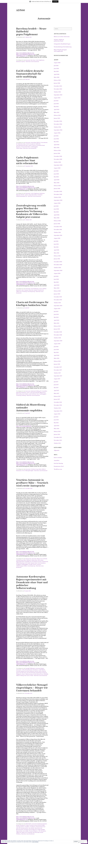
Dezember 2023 (58, 156)
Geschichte (44, 558)
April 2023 (56, 179)
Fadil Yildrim (42, 669)
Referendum (19, 394)
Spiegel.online (34, 563)
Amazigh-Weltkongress (30, 668)
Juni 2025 (56, 103)
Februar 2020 (57, 291)
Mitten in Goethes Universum (61, 36)
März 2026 (56, 77)
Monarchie (31, 290)
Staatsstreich (41, 290)
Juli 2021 (56, 241)
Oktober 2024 (57, 127)
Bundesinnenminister (42, 823)
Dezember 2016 (58, 402)
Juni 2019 (56, 314)
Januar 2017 (57, 399)
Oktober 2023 (57, 162)
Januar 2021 (57, 258)
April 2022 (56, 214)
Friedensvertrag (34, 469)
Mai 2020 (56, 282)
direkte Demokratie (20, 825)
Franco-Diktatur (42, 288)
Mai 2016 (56, 422)
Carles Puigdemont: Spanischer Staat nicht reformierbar (27, 160)
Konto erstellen (58, 457)
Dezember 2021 (58, 226)
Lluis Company (24, 290)
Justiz (26, 145)
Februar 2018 (57, 361)
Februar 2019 (57, 326)
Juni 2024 (56, 138)
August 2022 (57, 203)
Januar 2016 (57, 434)
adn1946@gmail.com (21, 55)
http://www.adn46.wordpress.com (25, 53)
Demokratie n (36, 669)
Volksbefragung (19, 565)
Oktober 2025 (57, 92)
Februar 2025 (57, 115)
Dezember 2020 (58, 261)
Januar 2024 (57, 153)
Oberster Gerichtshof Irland (38, 145)
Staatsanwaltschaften (25, 146)
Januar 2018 (57, 364)
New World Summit (31, 672)
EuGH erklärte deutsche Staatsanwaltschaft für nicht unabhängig (30, 74)
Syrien (28, 675)
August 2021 (57, 238)
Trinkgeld (18, 564)
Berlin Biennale (28, 669)
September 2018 (58, 340)
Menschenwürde (20, 829)
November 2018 (58, 334)
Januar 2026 (57, 83)
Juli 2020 (56, 276)
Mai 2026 (56, 71)
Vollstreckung (19, 148)
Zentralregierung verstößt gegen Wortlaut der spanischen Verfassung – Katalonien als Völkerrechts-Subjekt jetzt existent (32, 211)
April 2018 (56, 355)
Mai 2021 (56, 247)
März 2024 (56, 147)
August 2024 (57, 133)
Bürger (38, 558)
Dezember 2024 (58, 121)
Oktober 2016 (57, 408)
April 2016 (56, 425)
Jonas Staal (26, 671)
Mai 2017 (56, 387)
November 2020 (58, 264)
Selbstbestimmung (20, 563)
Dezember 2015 (58, 437)
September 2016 (58, 411)
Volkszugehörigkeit (29, 470)
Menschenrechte (38, 828)
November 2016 (58, 405)
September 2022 (58, 200)
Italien (39, 469)
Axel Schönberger (35, 288)
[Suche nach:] (63, 28)
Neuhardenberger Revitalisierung (62, 46)
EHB (38, 142)
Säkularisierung (28, 674)
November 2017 (58, 370)
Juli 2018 (56, 346)
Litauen (30, 145)
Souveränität (25, 394)
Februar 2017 (57, 396)
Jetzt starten (55, 1)
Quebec (26, 194)
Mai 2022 (56, 212)
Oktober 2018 (57, 337)
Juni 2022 (56, 209)
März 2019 (56, 323)
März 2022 (56, 217)
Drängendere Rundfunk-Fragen (62, 44)
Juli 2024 (56, 135)
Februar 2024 (57, 150)
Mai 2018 (56, 352)
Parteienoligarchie (33, 829)
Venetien (34, 564)
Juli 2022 (56, 206)
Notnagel (26, 829)
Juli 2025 (56, 100)
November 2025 (58, 89)
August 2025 (57, 97)
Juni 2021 (56, 244)
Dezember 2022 (58, 191)
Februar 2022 (57, 220)
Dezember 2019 (58, 296)
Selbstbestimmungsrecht (21, 196)
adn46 (20, 10)
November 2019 (58, 299)
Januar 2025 (57, 118)
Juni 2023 (56, 173)
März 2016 (56, 428)
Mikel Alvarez (43, 392)
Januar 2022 (57, 223)
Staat (38, 394)
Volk (33, 832)
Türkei (31, 675)
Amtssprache (28, 558)
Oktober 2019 (57, 302)
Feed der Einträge (58, 463)
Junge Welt (18, 392)
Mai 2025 (56, 106)
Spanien (23, 61)
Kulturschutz (34, 560)
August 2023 (57, 168)
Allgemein (56, 450)
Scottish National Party (38, 674)
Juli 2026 (56, 65)
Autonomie (27, 60)
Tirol (23, 470)
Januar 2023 (57, 188)
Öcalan (23, 669)
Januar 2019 (57, 329)
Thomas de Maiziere (33, 831)
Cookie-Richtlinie (35, 841)
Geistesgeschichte (20, 826)
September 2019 (58, 305)
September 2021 (58, 235)
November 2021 (58, 229)
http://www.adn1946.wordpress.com (25, 54)
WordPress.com (58, 469)
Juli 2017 (56, 381)
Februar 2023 (57, 185)
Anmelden (56, 460)
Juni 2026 (56, 68)
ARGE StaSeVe (28, 823)
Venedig (30, 564)
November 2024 (58, 124)
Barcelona (33, 60)
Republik (27, 561)
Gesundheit (44, 391)
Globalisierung (19, 560)
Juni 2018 (56, 349)
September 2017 (58, 375)
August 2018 (57, 343)
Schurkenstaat (45, 561)
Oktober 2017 (57, 373)
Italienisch (29, 560)
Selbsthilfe (46, 674)
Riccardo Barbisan (34, 561)
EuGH (27, 144)
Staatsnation (19, 470)
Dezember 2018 (58, 332)
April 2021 (56, 250)
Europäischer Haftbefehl (34, 144)
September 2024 (58, 130)
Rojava (23, 674)
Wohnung (23, 395)
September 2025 (58, 94)
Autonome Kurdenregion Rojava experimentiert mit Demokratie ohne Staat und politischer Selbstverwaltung (32, 582)
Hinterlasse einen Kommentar (32, 61)
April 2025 (56, 109)
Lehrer (28, 392)
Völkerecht (18, 832)
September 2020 (58, 270)
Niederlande (39, 672)
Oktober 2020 (57, 267)
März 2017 (56, 393)
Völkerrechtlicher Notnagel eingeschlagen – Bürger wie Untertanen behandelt (32, 688)
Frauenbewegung (20, 671)
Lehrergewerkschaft (34, 392)
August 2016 (57, 414)
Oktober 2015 (57, 443)
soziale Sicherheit (32, 394)
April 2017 (56, 390)
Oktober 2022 (57, 197)
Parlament (44, 672)
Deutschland (33, 142)
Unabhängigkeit (34, 146)
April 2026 (56, 74)
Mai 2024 (56, 141)
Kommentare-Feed (59, 466)
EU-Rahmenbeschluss (21, 144)
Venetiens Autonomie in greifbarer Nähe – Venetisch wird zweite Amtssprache (32, 483)
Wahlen (25, 565)
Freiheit (27, 825)
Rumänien (18, 146)
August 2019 (57, 308)
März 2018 (56, 358)
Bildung (38, 391)
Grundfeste (26, 826)
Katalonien (18, 61)
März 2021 (56, 253)
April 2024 (56, 144)
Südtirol (43, 469)
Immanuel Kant (39, 826)
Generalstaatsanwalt (20, 145)
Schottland (39, 194)
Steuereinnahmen (41, 563)
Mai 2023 (56, 176)
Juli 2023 (56, 171)
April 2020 (56, 285)
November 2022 (58, 194)
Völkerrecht (18, 291)
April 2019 (56, 320)
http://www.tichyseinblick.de (23, 426)
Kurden (36, 671)
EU (40, 391)
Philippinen (18, 674)
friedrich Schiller (41, 825)
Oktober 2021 (57, 232)
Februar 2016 (57, 431)
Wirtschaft (37, 832)
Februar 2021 (57, 255)
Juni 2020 (56, 279)
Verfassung (24, 291)
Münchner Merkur (20, 194)
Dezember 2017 (58, 367)
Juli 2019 (56, 311)
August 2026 (57, 62)
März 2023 (56, 182)
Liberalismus (31, 828)
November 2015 (58, 440)
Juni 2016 (56, 419)
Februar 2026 (57, 80)
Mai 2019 (56, 317)
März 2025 (56, 112)
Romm (39, 561)
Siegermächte (19, 831)
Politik (38, 829)
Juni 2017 (56, 384)
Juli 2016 (56, 416)
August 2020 (57, 273)
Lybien (40, 671)
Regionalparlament (20, 561)
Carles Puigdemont (40, 60)
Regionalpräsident (33, 194)
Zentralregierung (31, 291)
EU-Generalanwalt (43, 142)
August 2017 (57, 378)
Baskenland (33, 391)
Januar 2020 (57, 294)
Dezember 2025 (58, 86)
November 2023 (58, 159)
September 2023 (58, 165)
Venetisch (39, 564)
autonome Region (40, 668)
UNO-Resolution (42, 831)
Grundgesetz (32, 826)
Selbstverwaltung (20, 675)
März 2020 (56, 288)
